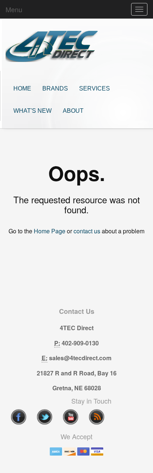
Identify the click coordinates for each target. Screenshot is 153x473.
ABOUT (73, 111)
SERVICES (94, 88)
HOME (22, 88)
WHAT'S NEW (32, 111)
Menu (14, 9)
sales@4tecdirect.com (80, 358)
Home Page (49, 231)
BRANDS (55, 88)
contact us (87, 231)
